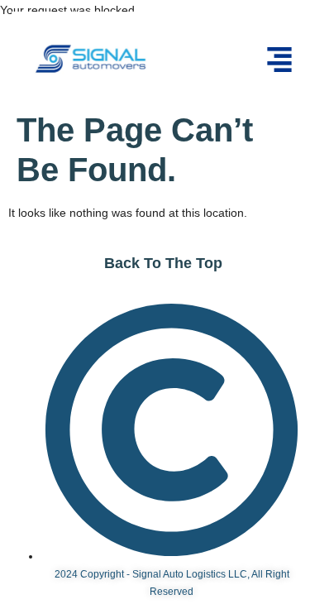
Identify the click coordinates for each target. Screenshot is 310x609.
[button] (279, 62)
